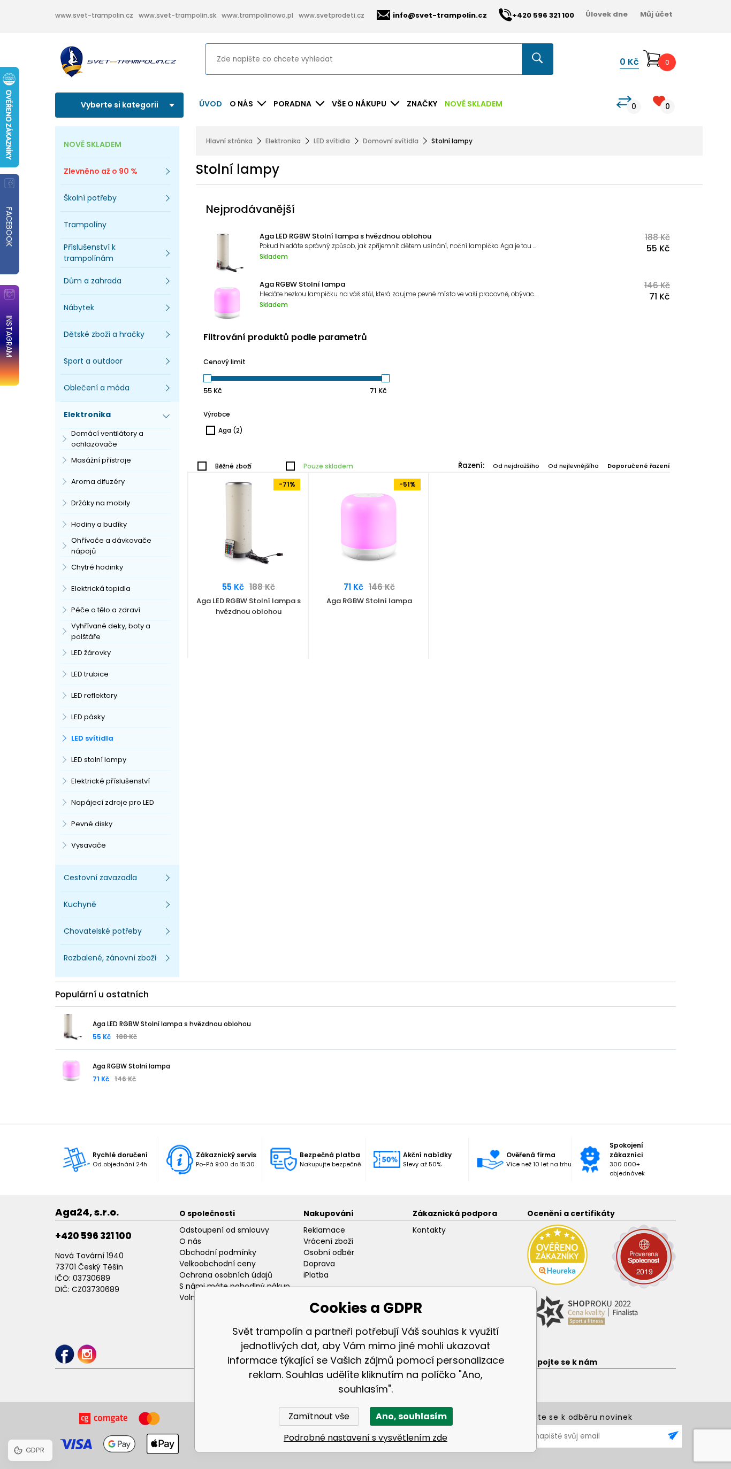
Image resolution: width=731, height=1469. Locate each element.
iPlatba (316, 1275)
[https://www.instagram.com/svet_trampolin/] (87, 1354)
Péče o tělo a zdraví (105, 610)
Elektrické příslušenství (110, 781)
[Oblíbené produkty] (659, 100)
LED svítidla (92, 738)
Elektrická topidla (101, 588)
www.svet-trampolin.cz (94, 15)
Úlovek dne (606, 14)
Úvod (210, 103)
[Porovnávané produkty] (623, 102)
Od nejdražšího (516, 466)
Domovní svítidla (390, 140)
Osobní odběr (328, 1252)
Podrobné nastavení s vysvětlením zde (365, 1438)
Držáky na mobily (100, 503)
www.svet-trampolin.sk (177, 15)
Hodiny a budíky (99, 524)
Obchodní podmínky (217, 1252)
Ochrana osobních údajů (225, 1275)
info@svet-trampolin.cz (440, 15)
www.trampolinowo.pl (257, 15)
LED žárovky (91, 653)
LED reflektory (94, 695)
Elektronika (283, 140)
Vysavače (88, 845)
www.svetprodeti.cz (331, 15)
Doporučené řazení (638, 466)
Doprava (319, 1263)
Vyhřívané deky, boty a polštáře (110, 631)
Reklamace (324, 1230)
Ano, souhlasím (411, 1416)
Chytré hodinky (97, 567)
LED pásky (88, 717)
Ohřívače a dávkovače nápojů (111, 545)
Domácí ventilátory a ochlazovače (107, 438)
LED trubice (90, 674)
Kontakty (429, 1230)
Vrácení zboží (328, 1241)
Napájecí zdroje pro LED (112, 802)
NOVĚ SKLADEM (473, 103)
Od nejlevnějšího (573, 466)
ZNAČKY (422, 103)
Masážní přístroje (101, 460)
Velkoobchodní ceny (217, 1263)
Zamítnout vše (318, 1416)
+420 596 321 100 (93, 1235)
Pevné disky (91, 824)
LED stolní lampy (98, 760)
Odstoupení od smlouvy (224, 1230)
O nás (190, 1241)
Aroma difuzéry (98, 481)
